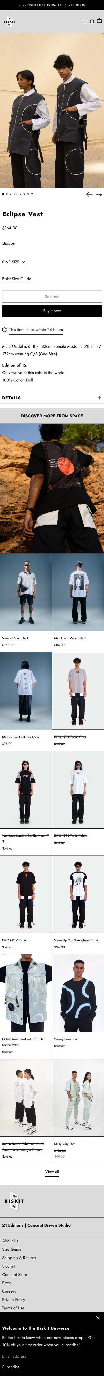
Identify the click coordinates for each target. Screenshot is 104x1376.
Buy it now (52, 311)
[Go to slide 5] (20, 194)
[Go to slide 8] (32, 194)
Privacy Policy (13, 1299)
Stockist (8, 1266)
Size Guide (12, 1249)
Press (6, 1283)
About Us (10, 1241)
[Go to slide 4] (16, 194)
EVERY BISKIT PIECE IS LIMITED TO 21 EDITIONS (52, 5)
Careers (9, 1291)
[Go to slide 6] (24, 194)
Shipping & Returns (19, 1258)
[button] (92, 21)
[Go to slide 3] (11, 194)
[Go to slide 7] (28, 194)
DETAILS (11, 398)
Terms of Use (13, 1308)
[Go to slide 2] (7, 194)
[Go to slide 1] (3, 194)
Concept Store (14, 1274)
